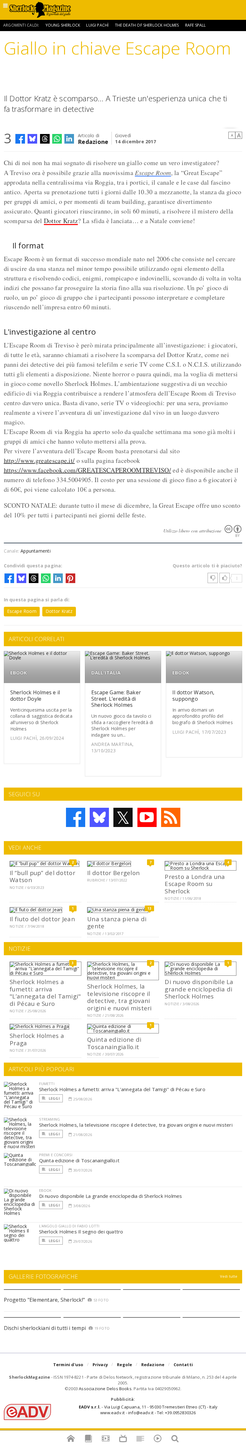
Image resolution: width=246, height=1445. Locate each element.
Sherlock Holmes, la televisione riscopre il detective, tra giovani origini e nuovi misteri (119, 997)
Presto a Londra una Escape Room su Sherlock (195, 884)
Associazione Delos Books (105, 1388)
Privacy (100, 1364)
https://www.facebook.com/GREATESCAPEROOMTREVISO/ (87, 470)
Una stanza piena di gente (116, 922)
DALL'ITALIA (105, 672)
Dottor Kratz (61, 220)
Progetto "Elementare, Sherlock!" (44, 1299)
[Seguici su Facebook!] (75, 817)
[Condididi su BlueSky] (32, 138)
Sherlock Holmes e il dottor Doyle (35, 695)
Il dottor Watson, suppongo (193, 695)
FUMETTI (46, 1083)
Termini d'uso (68, 1364)
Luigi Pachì (97, 25)
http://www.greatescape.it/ (39, 460)
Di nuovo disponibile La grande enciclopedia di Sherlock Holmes (199, 989)
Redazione (93, 141)
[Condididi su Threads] (44, 138)
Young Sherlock (62, 25)
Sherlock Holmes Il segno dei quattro (81, 1231)
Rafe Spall (195, 25)
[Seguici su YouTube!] (147, 817)
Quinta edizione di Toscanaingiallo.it (114, 1042)
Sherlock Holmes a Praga (37, 1039)
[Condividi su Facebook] (20, 138)
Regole (124, 1364)
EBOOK (18, 672)
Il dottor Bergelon (113, 873)
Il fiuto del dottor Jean (42, 919)
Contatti (183, 1364)
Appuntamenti (35, 551)
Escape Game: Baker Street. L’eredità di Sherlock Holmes (116, 698)
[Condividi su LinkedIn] (69, 138)
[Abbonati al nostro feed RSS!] (171, 817)
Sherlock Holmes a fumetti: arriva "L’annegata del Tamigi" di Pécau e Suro (45, 992)
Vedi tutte (229, 1276)
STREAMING (49, 1119)
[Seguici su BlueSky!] (99, 817)
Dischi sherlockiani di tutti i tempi (45, 1328)
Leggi (54, 1098)
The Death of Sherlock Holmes (147, 25)
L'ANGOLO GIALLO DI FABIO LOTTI (69, 1226)
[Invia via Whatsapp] (57, 138)
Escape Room (153, 172)
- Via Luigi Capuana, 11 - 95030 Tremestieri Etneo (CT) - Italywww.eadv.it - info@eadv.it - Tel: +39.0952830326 (148, 1410)
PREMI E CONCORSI (56, 1155)
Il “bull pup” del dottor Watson (42, 876)
